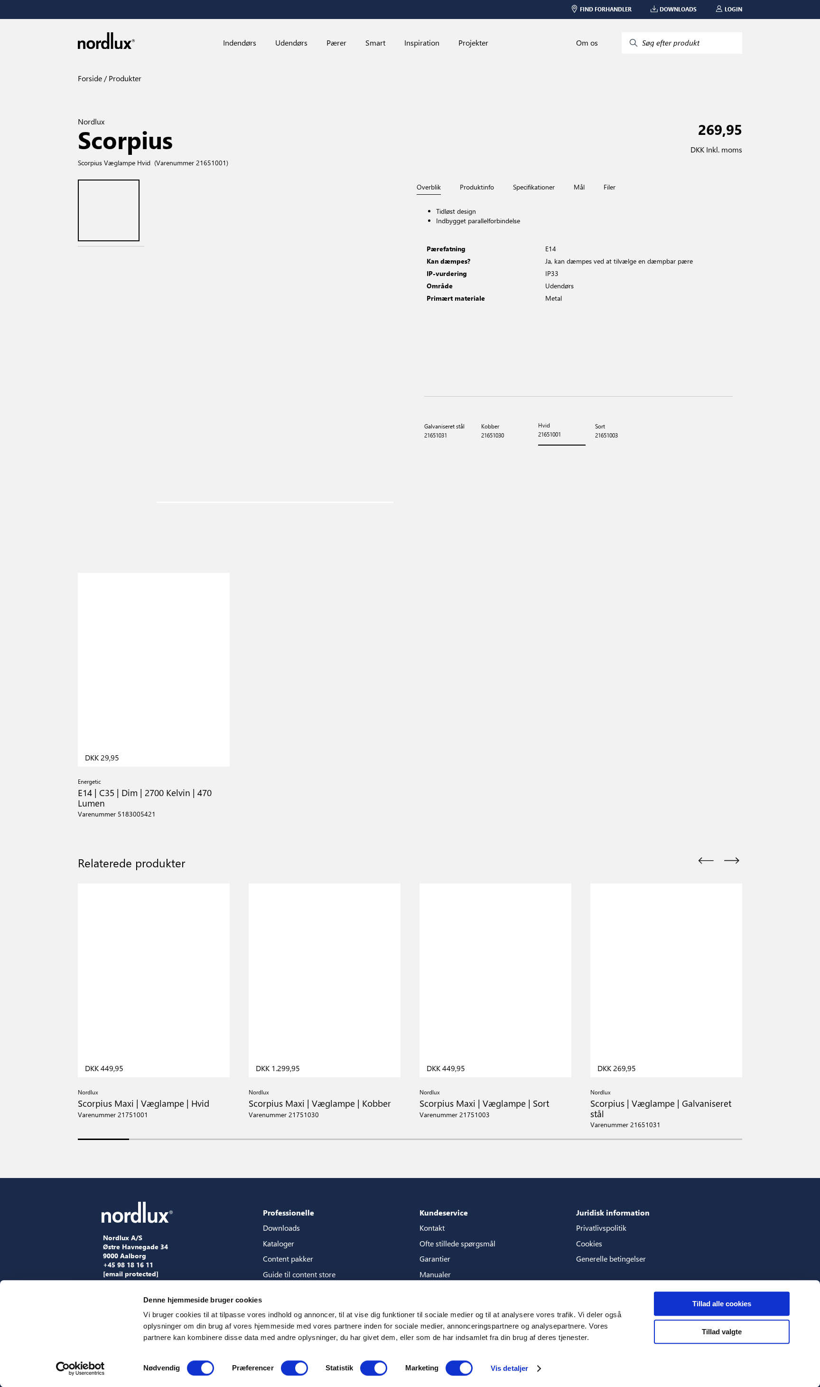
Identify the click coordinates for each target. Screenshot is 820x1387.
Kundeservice (443, 1212)
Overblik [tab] (429, 187)
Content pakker (288, 1259)
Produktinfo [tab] (477, 187)
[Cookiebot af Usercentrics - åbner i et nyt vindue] (80, 1368)
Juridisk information (613, 1212)
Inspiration (421, 42)
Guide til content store (299, 1274)
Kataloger (278, 1243)
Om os (587, 42)
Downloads (281, 1228)
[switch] (294, 1368)
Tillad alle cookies (721, 1304)
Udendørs (291, 42)
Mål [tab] (579, 187)
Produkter (124, 78)
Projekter (473, 42)
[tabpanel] (578, 296)
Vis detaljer (509, 1368)
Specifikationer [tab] (534, 187)
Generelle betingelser (611, 1259)
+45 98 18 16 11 (128, 1265)
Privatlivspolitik (601, 1228)
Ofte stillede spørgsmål (457, 1243)
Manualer (435, 1274)
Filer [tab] (609, 187)
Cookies (589, 1243)
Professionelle (288, 1212)
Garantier (434, 1259)
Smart (375, 42)
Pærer (336, 42)
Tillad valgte (722, 1332)
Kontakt (432, 1228)
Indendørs (239, 42)
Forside (90, 78)
